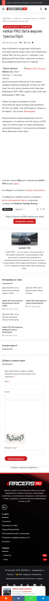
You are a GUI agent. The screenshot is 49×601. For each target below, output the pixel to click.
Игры (6, 559)
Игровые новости (30, 18)
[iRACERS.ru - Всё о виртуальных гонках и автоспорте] (17, 9)
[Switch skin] (41, 10)
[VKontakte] (18, 598)
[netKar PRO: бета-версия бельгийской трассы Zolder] (13, 292)
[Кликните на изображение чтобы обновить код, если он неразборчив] (15, 443)
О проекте (6, 521)
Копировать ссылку (25, 221)
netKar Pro (19, 209)
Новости (17, 18)
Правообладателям (10, 529)
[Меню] (3, 10)
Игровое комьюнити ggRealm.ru (24, 467)
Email (7, 392)
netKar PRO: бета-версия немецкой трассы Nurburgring (12, 329)
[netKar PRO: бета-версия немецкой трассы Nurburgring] (13, 319)
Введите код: (11, 448)
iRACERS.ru (7, 18)
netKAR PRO (24, 248)
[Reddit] (6, 598)
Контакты (6, 541)
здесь (16, 183)
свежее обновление (35, 190)
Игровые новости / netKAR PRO (17, 27)
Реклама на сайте (10, 525)
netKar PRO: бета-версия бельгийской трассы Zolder (12, 303)
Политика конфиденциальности (16, 537)
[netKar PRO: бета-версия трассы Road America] (36, 292)
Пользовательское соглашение (15, 533)
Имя (7, 381)
